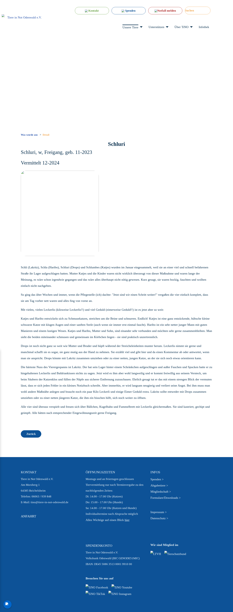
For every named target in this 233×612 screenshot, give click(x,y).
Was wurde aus (29, 134)
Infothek (204, 27)
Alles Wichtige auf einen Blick (107, 520)
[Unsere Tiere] (140, 27)
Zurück (31, 434)
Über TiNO (181, 27)
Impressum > (158, 512)
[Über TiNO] (190, 27)
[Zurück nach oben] (228, 607)
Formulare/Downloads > (165, 497)
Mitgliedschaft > (160, 491)
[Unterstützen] (166, 27)
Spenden (129, 10)
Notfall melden (166, 10)
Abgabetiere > (159, 485)
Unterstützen (156, 27)
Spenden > (157, 479)
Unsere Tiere (130, 27)
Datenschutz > (159, 518)
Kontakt (93, 10)
